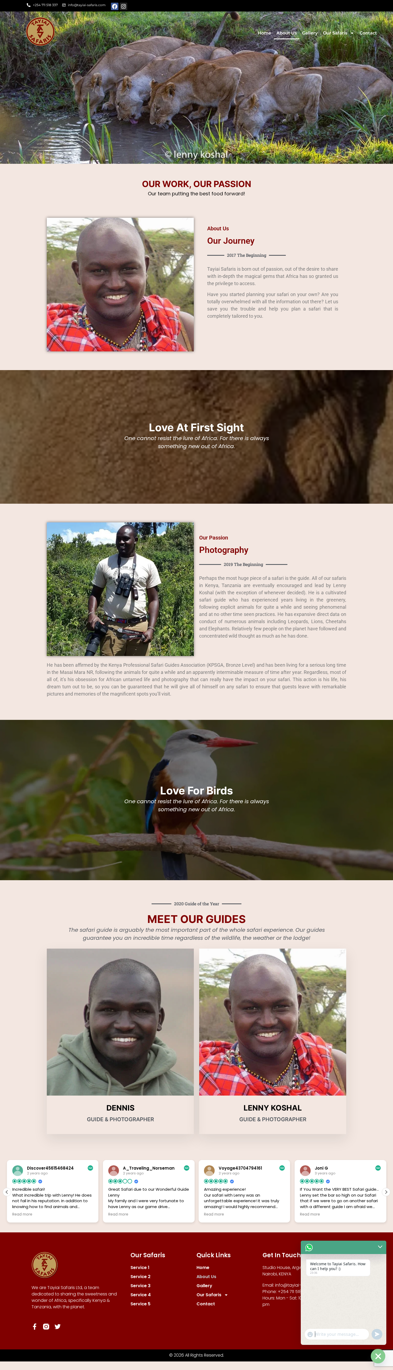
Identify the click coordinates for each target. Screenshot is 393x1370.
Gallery (310, 33)
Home (264, 33)
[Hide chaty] (378, 1356)
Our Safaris (335, 33)
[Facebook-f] (35, 1327)
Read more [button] (22, 1214)
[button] (386, 1192)
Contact (368, 33)
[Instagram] (123, 6)
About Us (286, 33)
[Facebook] (114, 6)
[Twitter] (58, 1327)
